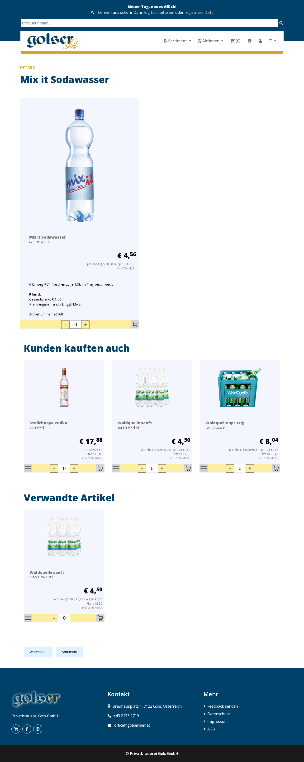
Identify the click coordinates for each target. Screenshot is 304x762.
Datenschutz (218, 713)
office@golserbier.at (132, 725)
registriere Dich (198, 12)
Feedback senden (222, 706)
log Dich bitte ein (159, 12)
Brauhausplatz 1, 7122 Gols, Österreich (147, 706)
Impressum (217, 721)
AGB (211, 729)
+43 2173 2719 (126, 715)
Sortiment (177, 40)
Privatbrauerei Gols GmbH (154, 753)
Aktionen (210, 40)
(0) (238, 40)
